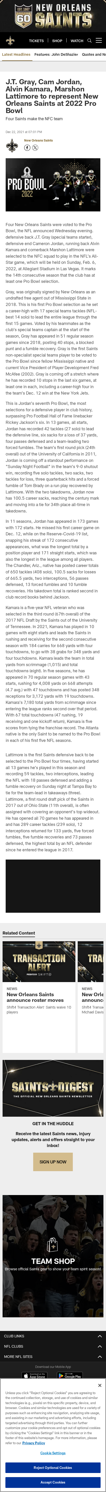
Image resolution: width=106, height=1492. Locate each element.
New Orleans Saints (38, 140)
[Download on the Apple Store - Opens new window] (34, 1376)
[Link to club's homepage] (10, 38)
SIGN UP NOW (53, 1161)
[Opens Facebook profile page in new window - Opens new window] (27, 148)
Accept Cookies (53, 1482)
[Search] (89, 40)
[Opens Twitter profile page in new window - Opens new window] (35, 148)
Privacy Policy (33, 1443)
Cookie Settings (53, 1453)
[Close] (99, 1385)
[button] (53, 886)
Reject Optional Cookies (53, 1468)
